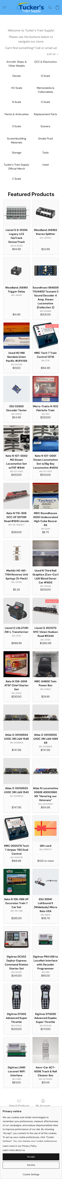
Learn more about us (14, 1150)
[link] (31, 1173)
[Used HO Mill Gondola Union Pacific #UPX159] (16, 336)
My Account (43, 1105)
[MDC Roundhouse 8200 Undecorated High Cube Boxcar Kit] (46, 496)
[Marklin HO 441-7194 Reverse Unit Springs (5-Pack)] (16, 553)
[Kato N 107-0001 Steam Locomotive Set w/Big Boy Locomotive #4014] (46, 438)
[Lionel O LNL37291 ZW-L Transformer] (16, 611)
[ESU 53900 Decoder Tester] (16, 389)
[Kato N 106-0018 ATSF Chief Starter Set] (16, 664)
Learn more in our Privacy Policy (20, 1145)
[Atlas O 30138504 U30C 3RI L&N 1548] (16, 718)
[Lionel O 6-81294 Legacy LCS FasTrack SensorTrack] (16, 213)
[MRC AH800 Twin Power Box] (46, 664)
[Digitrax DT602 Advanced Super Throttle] (16, 997)
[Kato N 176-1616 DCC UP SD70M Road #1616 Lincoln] (16, 496)
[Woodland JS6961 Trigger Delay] (16, 270)
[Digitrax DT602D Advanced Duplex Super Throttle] (46, 997)
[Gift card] (46, 828)
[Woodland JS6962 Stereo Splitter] (46, 213)
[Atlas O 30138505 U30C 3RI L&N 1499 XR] (46, 718)
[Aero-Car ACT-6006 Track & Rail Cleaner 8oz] (46, 1050)
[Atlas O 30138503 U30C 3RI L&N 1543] (16, 771)
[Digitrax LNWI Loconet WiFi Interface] (16, 1050)
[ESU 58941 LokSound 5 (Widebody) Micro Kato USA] (46, 882)
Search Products (19, 1105)
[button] (31, 7)
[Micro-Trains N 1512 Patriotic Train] (46, 389)
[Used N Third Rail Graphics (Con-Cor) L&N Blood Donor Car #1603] (46, 553)
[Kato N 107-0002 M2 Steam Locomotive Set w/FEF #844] (16, 438)
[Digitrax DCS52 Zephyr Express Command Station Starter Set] (16, 939)
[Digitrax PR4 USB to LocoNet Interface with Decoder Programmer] (46, 939)
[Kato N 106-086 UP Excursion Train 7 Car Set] (16, 882)
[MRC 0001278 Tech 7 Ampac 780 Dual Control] (16, 828)
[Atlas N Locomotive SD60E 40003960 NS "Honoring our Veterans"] (46, 771)
